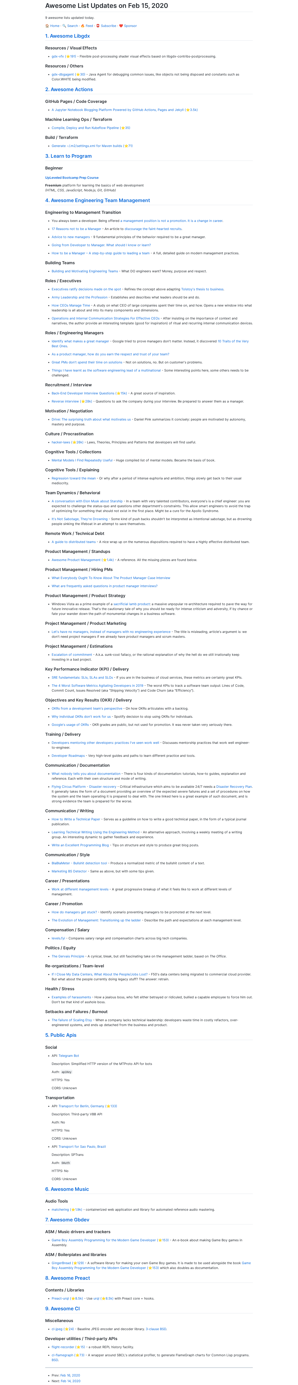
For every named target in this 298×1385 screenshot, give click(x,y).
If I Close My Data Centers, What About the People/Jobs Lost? (100, 974)
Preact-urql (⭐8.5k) (67, 1298)
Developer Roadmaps (68, 756)
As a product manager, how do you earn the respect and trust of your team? (110, 354)
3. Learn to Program (68, 156)
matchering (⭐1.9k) (67, 1209)
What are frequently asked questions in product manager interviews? (105, 586)
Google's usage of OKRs (70, 725)
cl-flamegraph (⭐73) (68, 1355)
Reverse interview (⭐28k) (72, 401)
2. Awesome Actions (69, 89)
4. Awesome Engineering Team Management (97, 200)
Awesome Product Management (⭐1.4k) (83, 560)
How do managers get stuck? (74, 912)
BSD (55, 1360)
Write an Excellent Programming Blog (80, 845)
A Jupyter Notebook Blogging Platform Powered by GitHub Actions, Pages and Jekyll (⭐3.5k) (125, 110)
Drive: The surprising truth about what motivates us (91, 419)
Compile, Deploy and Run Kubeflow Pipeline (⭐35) (91, 128)
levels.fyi (58, 938)
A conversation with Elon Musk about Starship (87, 501)
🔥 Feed (87, 26)
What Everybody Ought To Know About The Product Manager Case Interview (111, 578)
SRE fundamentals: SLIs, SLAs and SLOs (82, 677)
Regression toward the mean (74, 478)
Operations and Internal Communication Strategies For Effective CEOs (106, 318)
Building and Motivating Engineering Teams (85, 271)
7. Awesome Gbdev (67, 1220)
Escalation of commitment (72, 655)
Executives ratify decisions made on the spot (86, 289)
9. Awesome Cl (62, 1309)
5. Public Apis (60, 1035)
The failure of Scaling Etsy (72, 1020)
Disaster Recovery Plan (234, 787)
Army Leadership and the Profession (79, 297)
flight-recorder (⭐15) (68, 1347)
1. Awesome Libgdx (67, 36)
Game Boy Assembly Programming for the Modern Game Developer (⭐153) (110, 1240)
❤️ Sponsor (128, 26)
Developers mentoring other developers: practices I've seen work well (105, 743)
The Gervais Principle (68, 956)
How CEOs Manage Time (71, 305)
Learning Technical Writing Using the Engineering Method (95, 832)
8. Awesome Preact (67, 1278)
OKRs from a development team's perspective (87, 708)
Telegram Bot (69, 1056)
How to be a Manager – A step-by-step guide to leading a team (101, 253)
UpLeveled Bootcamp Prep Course (72, 178)
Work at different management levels (80, 889)
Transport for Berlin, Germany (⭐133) (88, 1106)
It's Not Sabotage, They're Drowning (80, 519)
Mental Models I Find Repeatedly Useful (82, 460)
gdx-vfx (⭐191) (64, 56)
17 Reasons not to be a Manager (76, 229)
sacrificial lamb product (132, 604)
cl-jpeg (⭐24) (63, 1329)
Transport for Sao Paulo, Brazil (82, 1146)
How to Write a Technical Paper (76, 819)
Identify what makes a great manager (80, 341)
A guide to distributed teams (74, 542)
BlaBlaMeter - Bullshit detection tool (79, 863)
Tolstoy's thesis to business (202, 289)
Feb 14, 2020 (70, 1381)
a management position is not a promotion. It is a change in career (171, 221)
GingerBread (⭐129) (68, 1263)
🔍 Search (70, 26)
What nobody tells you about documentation (86, 774)
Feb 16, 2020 (70, 1375)
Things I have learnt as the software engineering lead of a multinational (106, 370)
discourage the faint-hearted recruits (153, 229)
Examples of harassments (71, 997)
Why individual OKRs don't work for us (81, 716)
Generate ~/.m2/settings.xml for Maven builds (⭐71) (92, 146)
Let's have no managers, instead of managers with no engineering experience (111, 632)
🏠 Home (52, 26)
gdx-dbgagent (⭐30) (68, 74)
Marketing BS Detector (69, 871)
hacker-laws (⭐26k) (68, 442)
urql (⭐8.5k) (103, 1298)
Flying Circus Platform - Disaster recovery (84, 787)
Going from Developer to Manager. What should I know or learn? (101, 245)
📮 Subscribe (106, 26)
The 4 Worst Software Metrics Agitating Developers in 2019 (97, 685)
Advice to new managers (71, 237)
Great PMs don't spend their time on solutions (87, 362)
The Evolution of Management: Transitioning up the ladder (96, 920)
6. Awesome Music (67, 1189)
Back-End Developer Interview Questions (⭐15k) (89, 393)
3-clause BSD (156, 1329)
